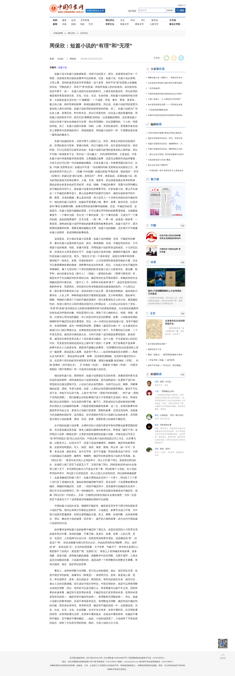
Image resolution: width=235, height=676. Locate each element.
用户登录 (132, 11)
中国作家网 (58, 33)
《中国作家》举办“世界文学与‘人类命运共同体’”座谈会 (166, 170)
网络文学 (139, 24)
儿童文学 (154, 24)
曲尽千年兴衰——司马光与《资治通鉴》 (165, 365)
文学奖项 (85, 20)
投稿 (73, 24)
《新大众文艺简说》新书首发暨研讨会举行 (166, 154)
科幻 (133, 20)
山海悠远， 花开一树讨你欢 (171, 415)
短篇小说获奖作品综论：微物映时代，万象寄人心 (166, 144)
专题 (82, 24)
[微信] (166, 58)
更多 (182, 226)
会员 (73, 20)
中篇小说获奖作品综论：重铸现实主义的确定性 (166, 149)
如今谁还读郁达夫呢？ (157, 344)
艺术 (91, 24)
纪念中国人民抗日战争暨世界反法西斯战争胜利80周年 (170, 237)
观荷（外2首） (166, 382)
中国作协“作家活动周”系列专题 (170, 250)
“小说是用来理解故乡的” (158, 110)
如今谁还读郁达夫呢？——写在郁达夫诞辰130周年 (166, 104)
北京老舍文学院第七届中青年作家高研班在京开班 (166, 83)
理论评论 (71, 33)
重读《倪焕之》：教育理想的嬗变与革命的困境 (166, 354)
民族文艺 (124, 24)
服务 (64, 20)
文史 (122, 20)
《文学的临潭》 (154, 88)
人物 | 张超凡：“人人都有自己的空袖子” (164, 99)
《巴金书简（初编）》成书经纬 (161, 360)
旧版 (181, 5)
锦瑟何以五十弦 (154, 349)
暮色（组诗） (165, 449)
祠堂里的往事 (165, 425)
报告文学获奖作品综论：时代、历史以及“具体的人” (166, 138)
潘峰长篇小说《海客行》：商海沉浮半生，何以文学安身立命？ (166, 77)
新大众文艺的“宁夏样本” (158, 165)
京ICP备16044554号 (94, 658)
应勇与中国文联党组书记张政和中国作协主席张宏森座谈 (166, 115)
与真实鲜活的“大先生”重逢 (159, 160)
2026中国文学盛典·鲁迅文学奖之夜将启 (165, 133)
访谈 (64, 24)
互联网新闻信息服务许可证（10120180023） (147, 658)
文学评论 (84, 33)
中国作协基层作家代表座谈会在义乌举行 (165, 94)
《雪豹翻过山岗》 (167, 391)
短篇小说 (62, 67)
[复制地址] (181, 58)
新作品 (154, 20)
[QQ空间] (174, 58)
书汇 (143, 20)
